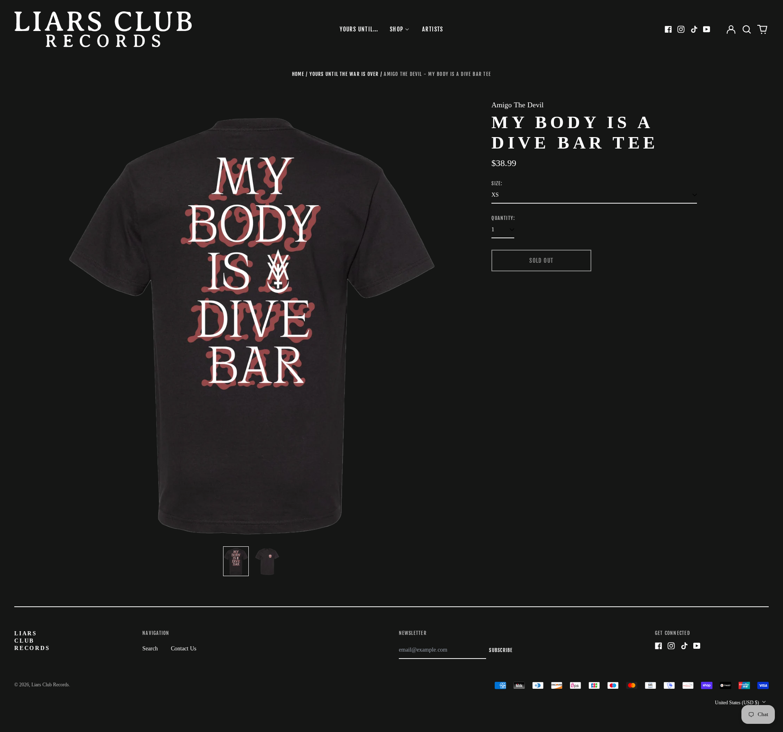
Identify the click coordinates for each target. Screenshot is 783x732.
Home (298, 74)
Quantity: (503, 218)
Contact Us (183, 648)
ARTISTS (432, 29)
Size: (496, 183)
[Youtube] (706, 29)
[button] (746, 29)
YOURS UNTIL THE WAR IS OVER (344, 74)
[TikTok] (694, 29)
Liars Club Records (32, 640)
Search (150, 648)
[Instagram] (681, 29)
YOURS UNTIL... (359, 29)
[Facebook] (668, 29)
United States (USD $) (737, 702)
